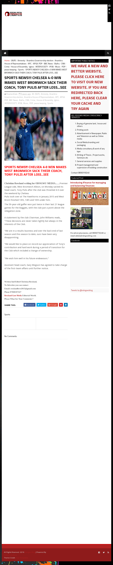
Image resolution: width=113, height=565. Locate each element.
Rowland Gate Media (13, 295)
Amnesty (21, 60)
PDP (63, 66)
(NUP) (13, 60)
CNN (63, 63)
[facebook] (109, 5)
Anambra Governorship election (40, 60)
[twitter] (109, 9)
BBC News (48, 63)
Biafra (56, 63)
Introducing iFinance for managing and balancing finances (88, 184)
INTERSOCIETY (42, 66)
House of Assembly (19, 66)
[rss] (109, 13)
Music (57, 66)
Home (7, 60)
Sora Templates (22, 557)
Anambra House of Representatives (39, 97)
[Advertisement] (70, 13)
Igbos (31, 66)
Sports (21, 69)
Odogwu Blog (30, 552)
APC (29, 63)
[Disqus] (36, 423)
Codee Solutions (10, 555)
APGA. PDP (37, 63)
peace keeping (10, 69)
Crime (6, 66)
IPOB (51, 66)
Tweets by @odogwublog (82, 290)
